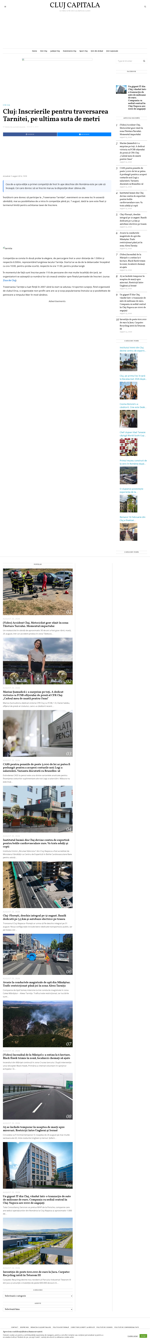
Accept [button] (143, 1336)
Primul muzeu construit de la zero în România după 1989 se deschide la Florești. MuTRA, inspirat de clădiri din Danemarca (133, 462)
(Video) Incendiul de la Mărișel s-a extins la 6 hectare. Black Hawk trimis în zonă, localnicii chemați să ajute (132, 261)
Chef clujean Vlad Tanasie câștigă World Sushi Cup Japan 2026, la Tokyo (132, 434)
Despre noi (24, 1327)
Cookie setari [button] (133, 1336)
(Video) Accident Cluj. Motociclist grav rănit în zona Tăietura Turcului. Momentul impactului (35, 624)
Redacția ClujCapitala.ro (41, 1327)
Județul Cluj (55, 51)
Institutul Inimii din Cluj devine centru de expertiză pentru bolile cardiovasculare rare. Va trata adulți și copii (133, 349)
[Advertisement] (75, 30)
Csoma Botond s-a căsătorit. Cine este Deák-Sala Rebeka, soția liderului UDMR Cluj (133, 406)
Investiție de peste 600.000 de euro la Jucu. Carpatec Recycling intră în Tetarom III (36, 1273)
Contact (14, 1327)
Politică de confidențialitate (126, 1327)
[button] (144, 61)
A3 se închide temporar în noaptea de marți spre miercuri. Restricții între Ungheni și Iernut (34, 1128)
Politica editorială (61, 1327)
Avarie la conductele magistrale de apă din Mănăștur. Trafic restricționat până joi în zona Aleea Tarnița (131, 239)
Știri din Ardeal (97, 51)
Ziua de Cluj (9, 280)
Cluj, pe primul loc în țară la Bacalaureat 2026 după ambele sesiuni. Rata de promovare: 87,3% (132, 377)
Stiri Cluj (43, 51)
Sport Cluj (83, 51)
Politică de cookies (105, 1327)
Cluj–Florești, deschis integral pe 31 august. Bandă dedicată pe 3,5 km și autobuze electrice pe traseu (34, 917)
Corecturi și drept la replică (83, 1327)
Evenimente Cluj (69, 51)
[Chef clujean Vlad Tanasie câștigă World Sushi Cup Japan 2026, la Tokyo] (128, 447)
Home (34, 51)
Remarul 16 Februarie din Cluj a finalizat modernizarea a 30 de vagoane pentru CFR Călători (132, 519)
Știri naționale (112, 51)
